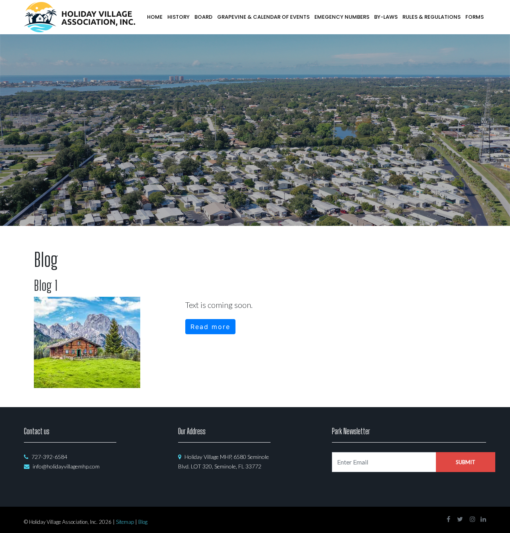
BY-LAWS (386, 17)
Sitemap (125, 522)
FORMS (474, 17)
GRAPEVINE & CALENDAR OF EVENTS (263, 17)
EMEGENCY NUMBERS (341, 17)
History (178, 17)
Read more (210, 327)
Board (203, 17)
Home (155, 17)
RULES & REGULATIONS (431, 17)
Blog (142, 522)
